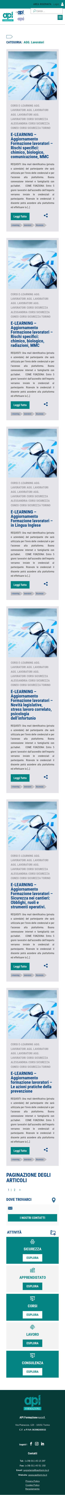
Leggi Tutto (20, 216)
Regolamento (32, 1488)
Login (56, 4)
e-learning (15, 225)
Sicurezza (39, 225)
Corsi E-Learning (22, 105)
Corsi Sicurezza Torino (35, 128)
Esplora (32, 1258)
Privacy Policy (33, 1481)
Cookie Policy (32, 1485)
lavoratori (27, 225)
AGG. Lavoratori (37, 110)
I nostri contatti (32, 1218)
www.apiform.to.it (37, 1474)
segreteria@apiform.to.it (36, 1470)
